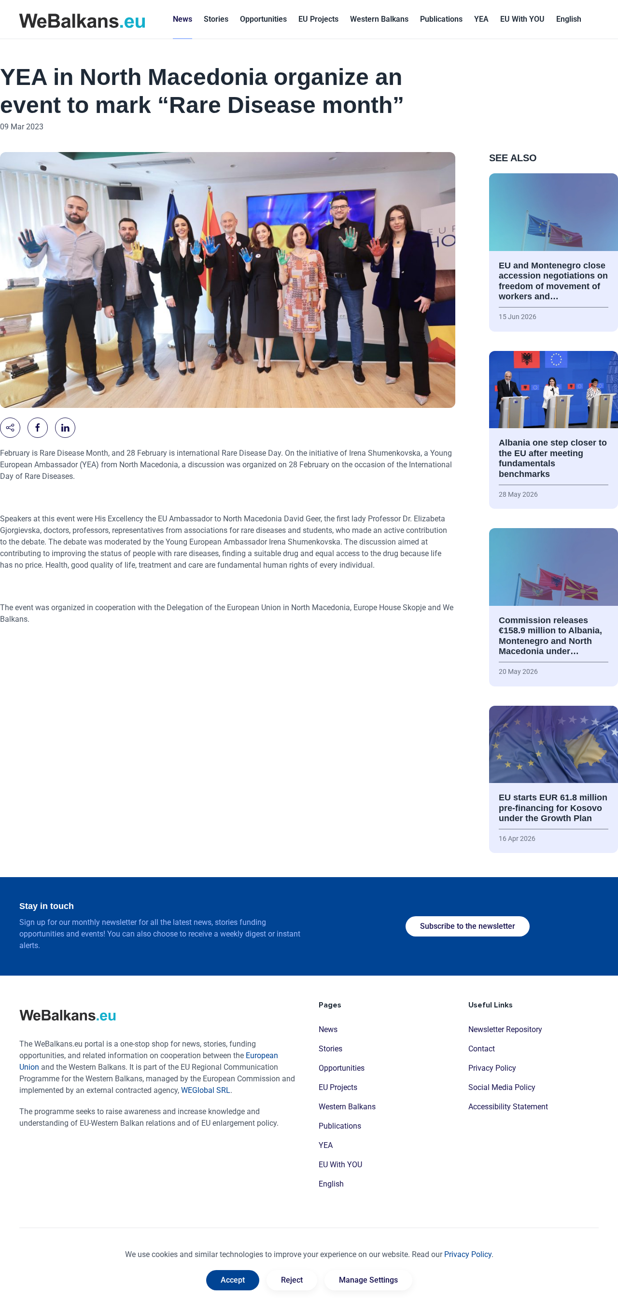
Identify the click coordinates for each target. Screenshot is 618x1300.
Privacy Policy (492, 1068)
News (182, 19)
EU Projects (318, 19)
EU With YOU (522, 19)
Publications (441, 19)
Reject (292, 1280)
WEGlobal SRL (205, 1090)
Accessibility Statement (508, 1106)
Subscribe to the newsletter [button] (467, 926)
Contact (481, 1048)
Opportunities (263, 19)
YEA (326, 1145)
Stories (216, 19)
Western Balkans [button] (379, 19)
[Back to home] (82, 19)
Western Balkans (347, 1106)
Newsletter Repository (505, 1029)
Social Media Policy (501, 1087)
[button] (568, 19)
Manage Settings (368, 1280)
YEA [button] (481, 19)
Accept (233, 1280)
